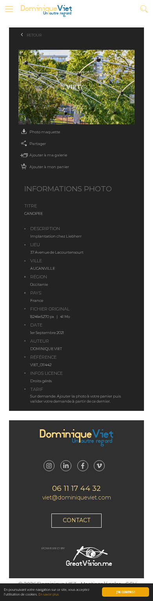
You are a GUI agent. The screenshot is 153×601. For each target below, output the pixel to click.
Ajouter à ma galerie (48, 155)
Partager (37, 144)
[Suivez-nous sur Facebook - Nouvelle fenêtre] (82, 465)
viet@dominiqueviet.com (76, 497)
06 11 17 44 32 (76, 488)
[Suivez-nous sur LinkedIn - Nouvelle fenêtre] (65, 465)
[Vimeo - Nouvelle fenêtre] (99, 465)
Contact (76, 520)
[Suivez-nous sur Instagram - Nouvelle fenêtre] (49, 465)
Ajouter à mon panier (49, 167)
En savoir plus (48, 594)
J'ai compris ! (126, 592)
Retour (34, 35)
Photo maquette (44, 132)
